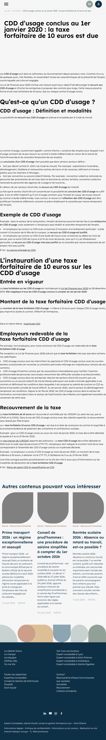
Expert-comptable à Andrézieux (72, 660)
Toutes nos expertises (15, 674)
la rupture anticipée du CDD (21, 250)
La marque (9, 654)
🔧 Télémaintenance (39, 731)
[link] (44, 713)
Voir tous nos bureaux (67, 651)
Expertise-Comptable (15, 677)
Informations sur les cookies (65, 728)
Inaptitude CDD (32, 323)
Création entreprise (66, 691)
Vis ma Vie (9, 664)
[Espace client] (98, 4)
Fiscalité (8, 684)
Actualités (16, 11)
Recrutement (63, 687)
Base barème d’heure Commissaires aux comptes (75, 679)
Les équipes (10, 657)
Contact (60, 674)
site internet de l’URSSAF (16, 440)
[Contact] (89, 4)
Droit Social (10, 687)
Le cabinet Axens (13, 651)
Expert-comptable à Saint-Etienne (74, 657)
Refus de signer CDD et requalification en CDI (30, 467)
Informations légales (13, 728)
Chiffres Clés (10, 660)
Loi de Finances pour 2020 (74, 288)
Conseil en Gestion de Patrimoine (21, 681)
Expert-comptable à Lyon (69, 654)
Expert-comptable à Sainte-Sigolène (75, 664)
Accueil (7, 11)
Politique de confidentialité (37, 728)
